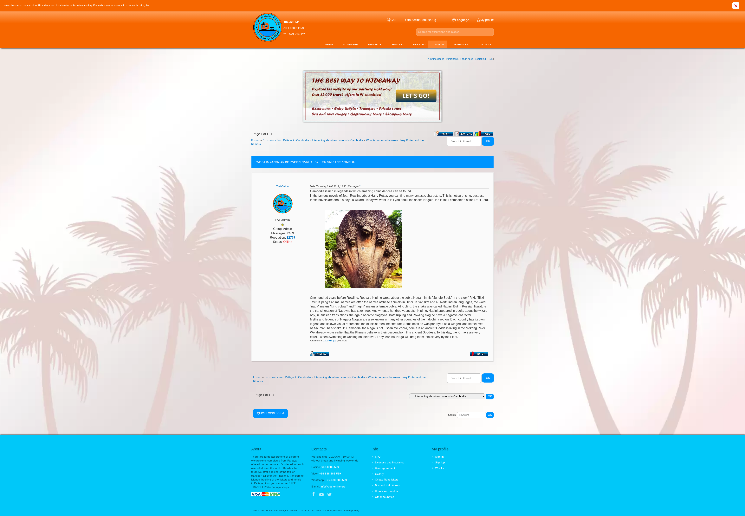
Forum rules (466, 59)
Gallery (379, 473)
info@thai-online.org (333, 486)
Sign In (439, 456)
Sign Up (440, 462)
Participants (452, 59)
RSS (490, 59)
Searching (480, 59)
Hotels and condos (386, 491)
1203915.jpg (329, 340)
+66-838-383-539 (330, 473)
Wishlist (439, 468)
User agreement (385, 468)
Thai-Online (282, 186)
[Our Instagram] (337, 494)
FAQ (377, 456)
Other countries (384, 496)
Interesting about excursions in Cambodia (337, 140)
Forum (255, 140)
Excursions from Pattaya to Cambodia (285, 140)
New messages (436, 59)
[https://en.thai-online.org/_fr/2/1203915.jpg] (363, 248)
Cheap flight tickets (386, 479)
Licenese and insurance (389, 462)
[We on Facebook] (313, 494)
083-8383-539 (330, 466)
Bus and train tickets (387, 485)
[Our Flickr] (345, 494)
